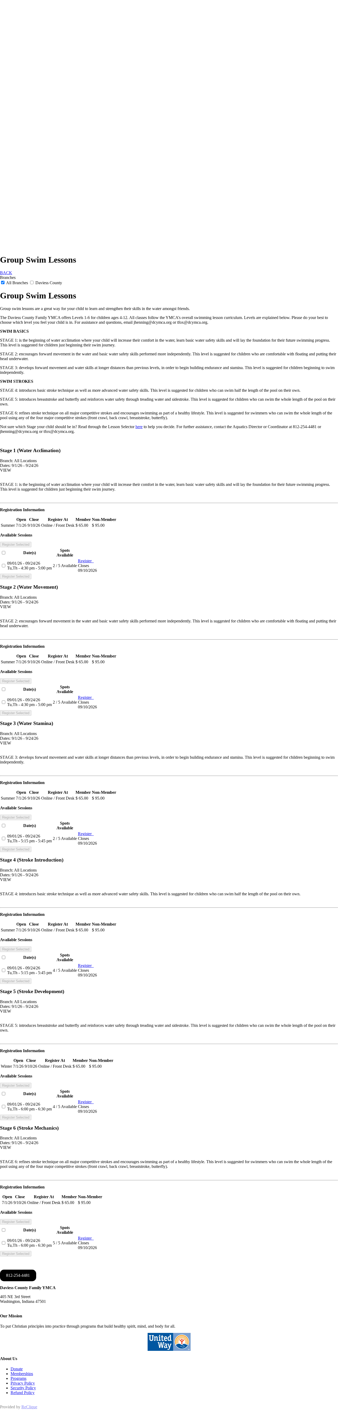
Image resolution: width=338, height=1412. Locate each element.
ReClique (29, 1407)
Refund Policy (23, 1392)
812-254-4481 (18, 1275)
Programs (18, 1378)
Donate (17, 1369)
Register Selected (15, 545)
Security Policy (23, 1388)
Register (86, 561)
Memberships (22, 1373)
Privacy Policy (23, 1383)
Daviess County (48, 283)
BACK (6, 272)
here (139, 426)
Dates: (5, 465)
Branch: (6, 460)
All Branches (17, 283)
